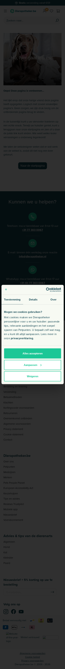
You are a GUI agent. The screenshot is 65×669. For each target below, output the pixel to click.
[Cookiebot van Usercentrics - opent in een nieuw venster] (46, 290)
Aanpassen (30, 364)
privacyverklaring (22, 338)
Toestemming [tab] (12, 299)
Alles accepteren (33, 353)
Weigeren (32, 376)
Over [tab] (53, 299)
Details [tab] (33, 299)
